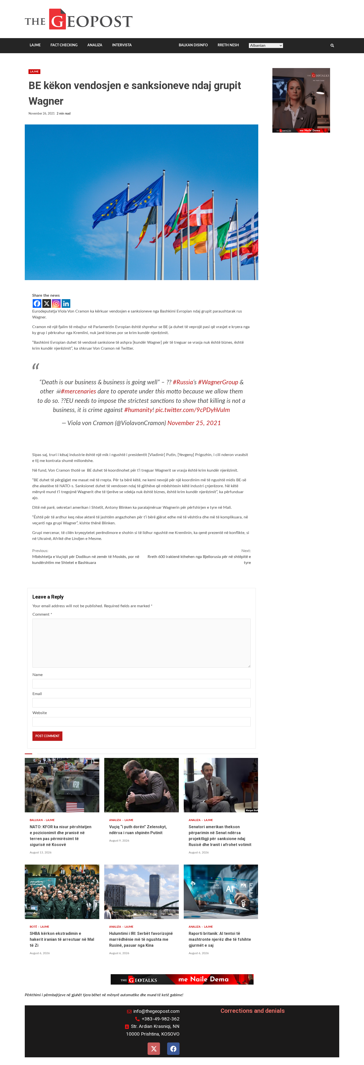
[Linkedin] (66, 303)
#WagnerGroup (218, 382)
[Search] (332, 45)
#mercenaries (78, 391)
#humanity (138, 410)
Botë (34, 926)
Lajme (34, 71)
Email (37, 694)
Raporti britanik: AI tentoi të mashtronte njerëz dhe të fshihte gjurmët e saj (221, 892)
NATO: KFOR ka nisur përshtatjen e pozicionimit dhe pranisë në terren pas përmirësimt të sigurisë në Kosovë (62, 785)
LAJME (35, 45)
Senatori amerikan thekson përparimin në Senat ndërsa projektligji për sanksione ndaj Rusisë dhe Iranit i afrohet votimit (221, 785)
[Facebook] (37, 303)
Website (39, 713)
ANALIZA (94, 45)
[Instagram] (56, 303)
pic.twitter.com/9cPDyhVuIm (193, 410)
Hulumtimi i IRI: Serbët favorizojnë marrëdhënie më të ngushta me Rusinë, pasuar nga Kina (141, 892)
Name (37, 675)
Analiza (115, 820)
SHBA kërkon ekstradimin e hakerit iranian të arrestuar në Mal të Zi (62, 892)
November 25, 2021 (194, 423)
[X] (46, 303)
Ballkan (36, 820)
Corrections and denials (253, 1010)
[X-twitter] (154, 1048)
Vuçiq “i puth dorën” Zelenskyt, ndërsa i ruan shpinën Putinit (141, 785)
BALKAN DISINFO (193, 45)
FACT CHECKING (64, 45)
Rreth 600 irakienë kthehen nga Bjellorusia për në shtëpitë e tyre (199, 557)
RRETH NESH (228, 45)
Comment (42, 614)
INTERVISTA (122, 45)
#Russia (183, 382)
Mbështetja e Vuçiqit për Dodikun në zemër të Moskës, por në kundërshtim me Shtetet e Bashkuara (85, 557)
